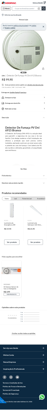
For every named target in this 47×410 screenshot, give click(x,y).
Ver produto (12, 242)
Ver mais (23, 169)
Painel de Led (27, 199)
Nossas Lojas (23, 20)
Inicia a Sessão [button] (38, 3)
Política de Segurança (10, 394)
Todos (7, 199)
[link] (12, 223)
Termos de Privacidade (11, 390)
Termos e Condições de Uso (13, 383)
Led (15, 199)
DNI (3, 76)
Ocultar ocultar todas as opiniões (23, 333)
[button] (29, 8)
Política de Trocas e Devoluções (14, 386)
